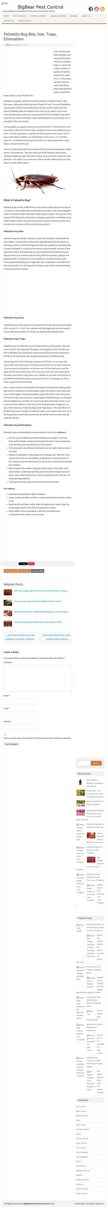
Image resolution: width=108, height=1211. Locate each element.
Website (7, 721)
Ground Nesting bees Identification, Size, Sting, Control (38, 622)
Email (7, 708)
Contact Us (9, 21)
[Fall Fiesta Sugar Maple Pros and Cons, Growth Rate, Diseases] (8, 596)
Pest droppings (82, 1152)
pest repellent (81, 1157)
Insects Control (11, 571)
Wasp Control (81, 1193)
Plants (78, 1161)
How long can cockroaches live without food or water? (37, 601)
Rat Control (81, 1166)
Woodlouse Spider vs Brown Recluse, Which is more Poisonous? (95, 927)
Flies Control (81, 1125)
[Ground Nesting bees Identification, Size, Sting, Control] (8, 628)
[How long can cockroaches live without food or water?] (8, 607)
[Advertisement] (27, 70)
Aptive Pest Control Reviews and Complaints (94, 1027)
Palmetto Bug (37, 571)
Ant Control (81, 1106)
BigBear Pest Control (40, 6)
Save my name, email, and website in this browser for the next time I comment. (37, 738)
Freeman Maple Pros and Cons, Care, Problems (94, 850)
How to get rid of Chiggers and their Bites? (93, 970)
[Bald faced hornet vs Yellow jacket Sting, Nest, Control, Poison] (8, 617)
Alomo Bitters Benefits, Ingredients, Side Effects (95, 783)
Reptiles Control (82, 1170)
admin (8, 45)
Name (7, 696)
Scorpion (79, 1184)
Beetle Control (82, 1116)
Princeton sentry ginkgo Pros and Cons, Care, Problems (95, 877)
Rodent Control (38, 16)
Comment (8, 662)
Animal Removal (58, 16)
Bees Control (81, 1111)
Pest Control (19, 16)
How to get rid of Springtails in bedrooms (100, 1044)
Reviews (73, 16)
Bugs (78, 1120)
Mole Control (81, 1143)
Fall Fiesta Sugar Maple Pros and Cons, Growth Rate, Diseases (41, 591)
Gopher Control (82, 1129)
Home (6, 16)
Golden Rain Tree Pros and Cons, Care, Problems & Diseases (95, 794)
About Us (86, 16)
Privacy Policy (25, 21)
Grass (78, 1134)
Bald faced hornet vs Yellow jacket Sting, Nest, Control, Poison (41, 612)
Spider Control (82, 1189)
